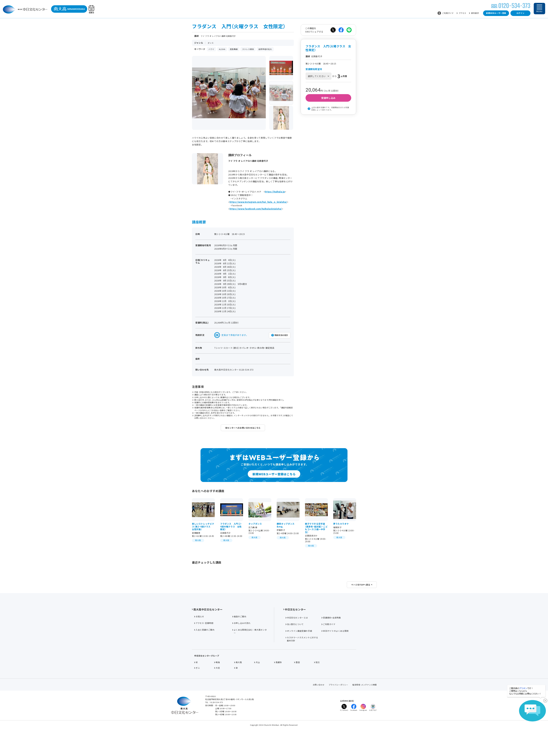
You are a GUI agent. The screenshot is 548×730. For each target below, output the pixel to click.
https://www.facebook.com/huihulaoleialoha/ (256, 208)
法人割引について (295, 624)
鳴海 (218, 662)
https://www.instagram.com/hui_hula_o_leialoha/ (258, 201)
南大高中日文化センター (208, 609)
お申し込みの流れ (242, 623)
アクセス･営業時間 (204, 623)
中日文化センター (295, 609)
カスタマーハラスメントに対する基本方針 (302, 639)
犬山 (258, 662)
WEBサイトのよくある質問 (335, 630)
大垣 (218, 667)
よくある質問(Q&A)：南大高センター (250, 631)
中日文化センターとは (297, 617)
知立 (318, 662)
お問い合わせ (319, 684)
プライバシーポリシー (338, 684)
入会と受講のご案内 (205, 629)
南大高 (239, 662)
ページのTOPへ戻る (360, 584)
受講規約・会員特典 (332, 617)
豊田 (298, 662)
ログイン (520, 13)
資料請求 (475, 13)
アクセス (462, 13)
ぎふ (198, 667)
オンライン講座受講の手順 (299, 630)
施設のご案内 (240, 616)
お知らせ (200, 616)
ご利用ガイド (448, 13)
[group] (281, 68)
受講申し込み (328, 98)
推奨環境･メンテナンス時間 (364, 684)
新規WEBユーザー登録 (496, 13)
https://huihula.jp (275, 191)
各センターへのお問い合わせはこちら (243, 427)
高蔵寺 (279, 662)
